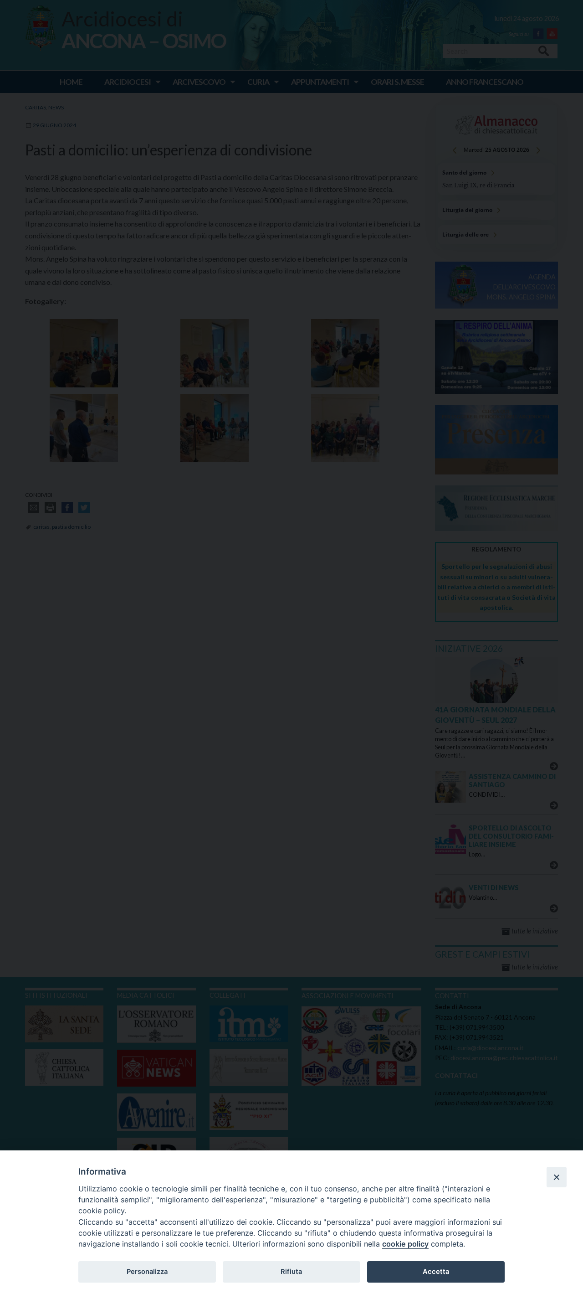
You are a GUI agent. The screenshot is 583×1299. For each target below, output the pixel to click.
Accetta (436, 1272)
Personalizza (147, 1272)
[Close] (557, 1177)
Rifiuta (291, 1272)
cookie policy (405, 1243)
